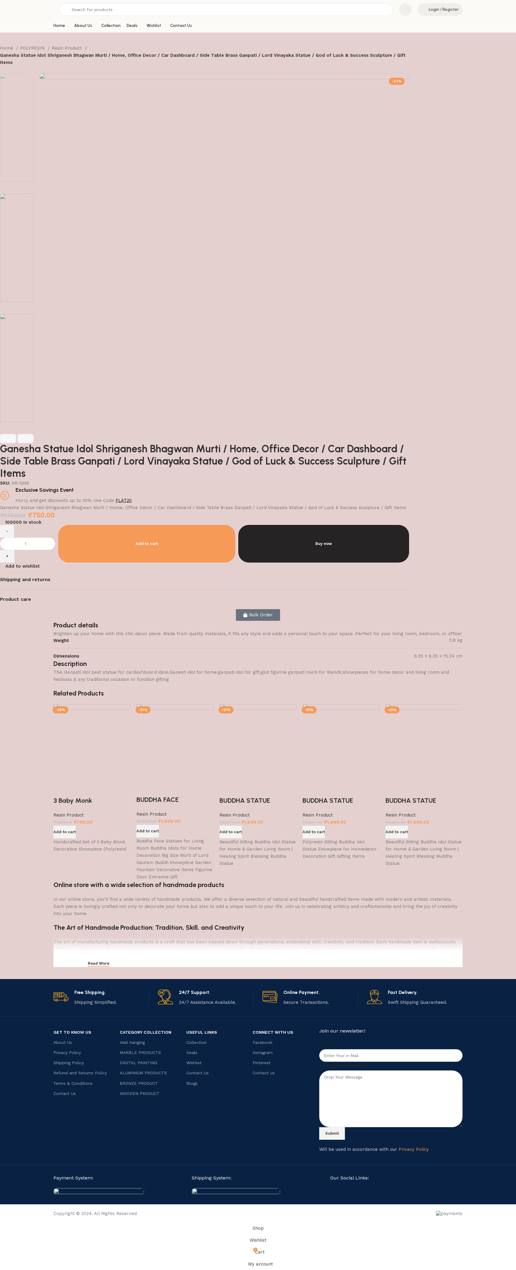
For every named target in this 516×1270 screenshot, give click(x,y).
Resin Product (67, 48)
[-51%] (175, 741)
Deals (191, 1052)
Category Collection (145, 1032)
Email (327, 1044)
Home (7, 48)
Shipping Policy (68, 1062)
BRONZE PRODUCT (139, 1083)
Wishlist (194, 1062)
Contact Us (64, 1093)
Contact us (264, 1072)
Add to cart (147, 543)
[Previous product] (3, 70)
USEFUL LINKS (201, 1032)
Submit (332, 1133)
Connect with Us (273, 1032)
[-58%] (91, 742)
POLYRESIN (33, 48)
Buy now (323, 543)
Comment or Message (343, 1065)
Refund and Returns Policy (80, 1072)
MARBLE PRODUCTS (140, 1052)
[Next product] (15, 70)
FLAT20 (124, 500)
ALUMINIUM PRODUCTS (143, 1072)
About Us (62, 1042)
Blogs (192, 1083)
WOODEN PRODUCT (139, 1093)
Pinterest (262, 1062)
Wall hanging (132, 1042)
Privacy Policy (67, 1052)
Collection (196, 1042)
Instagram (263, 1052)
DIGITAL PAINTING (138, 1062)
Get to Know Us (72, 1032)
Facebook (262, 1042)
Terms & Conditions (73, 1083)
